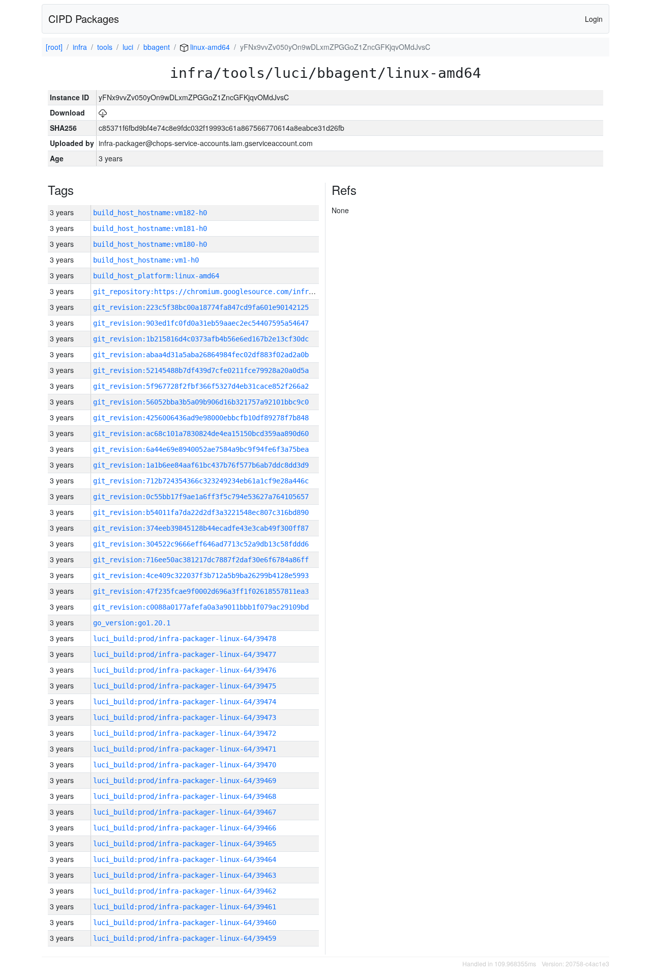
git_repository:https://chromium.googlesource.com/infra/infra (215, 292)
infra (80, 47)
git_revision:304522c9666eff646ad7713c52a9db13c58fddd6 (201, 544)
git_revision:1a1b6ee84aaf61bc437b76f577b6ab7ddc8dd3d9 (201, 465)
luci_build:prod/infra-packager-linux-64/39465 (184, 844)
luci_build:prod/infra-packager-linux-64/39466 (184, 828)
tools (104, 47)
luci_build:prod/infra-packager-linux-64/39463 (184, 875)
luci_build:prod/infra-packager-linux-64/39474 (184, 702)
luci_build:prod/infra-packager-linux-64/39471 (184, 749)
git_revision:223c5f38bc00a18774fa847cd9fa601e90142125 (201, 307)
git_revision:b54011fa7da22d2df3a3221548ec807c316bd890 (201, 512)
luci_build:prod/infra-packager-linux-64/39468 (184, 796)
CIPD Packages (83, 18)
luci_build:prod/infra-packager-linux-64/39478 (184, 639)
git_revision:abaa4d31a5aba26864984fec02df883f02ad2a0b (201, 355)
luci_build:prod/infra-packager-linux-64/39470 (184, 765)
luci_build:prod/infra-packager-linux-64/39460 (184, 922)
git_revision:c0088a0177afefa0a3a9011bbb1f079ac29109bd (201, 607)
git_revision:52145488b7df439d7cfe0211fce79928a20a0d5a (201, 370)
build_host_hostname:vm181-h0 (150, 228)
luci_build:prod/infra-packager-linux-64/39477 (184, 654)
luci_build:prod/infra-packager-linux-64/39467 (184, 812)
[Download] (103, 112)
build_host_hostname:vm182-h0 (150, 213)
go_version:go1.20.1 (131, 623)
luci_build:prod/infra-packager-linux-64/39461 (184, 907)
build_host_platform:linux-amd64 (156, 276)
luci (128, 47)
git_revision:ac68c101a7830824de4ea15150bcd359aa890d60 (201, 433)
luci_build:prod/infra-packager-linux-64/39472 (184, 733)
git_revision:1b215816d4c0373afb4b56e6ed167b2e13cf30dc (201, 339)
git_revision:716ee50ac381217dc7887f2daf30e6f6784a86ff (201, 560)
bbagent (156, 47)
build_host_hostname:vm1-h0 (146, 260)
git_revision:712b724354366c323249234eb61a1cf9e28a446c (201, 481)
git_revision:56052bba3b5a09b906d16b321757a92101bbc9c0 (201, 402)
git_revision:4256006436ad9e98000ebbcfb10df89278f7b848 (201, 418)
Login (594, 19)
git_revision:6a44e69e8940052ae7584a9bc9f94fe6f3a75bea (201, 449)
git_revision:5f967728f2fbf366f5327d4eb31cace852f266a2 (201, 386)
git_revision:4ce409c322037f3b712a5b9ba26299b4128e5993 (201, 575)
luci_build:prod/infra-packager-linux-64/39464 (184, 859)
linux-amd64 (209, 47)
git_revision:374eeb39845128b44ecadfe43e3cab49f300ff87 (201, 528)
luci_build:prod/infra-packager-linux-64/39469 (184, 781)
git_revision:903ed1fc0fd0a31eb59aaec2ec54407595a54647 (201, 323)
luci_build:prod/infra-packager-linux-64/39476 (184, 670)
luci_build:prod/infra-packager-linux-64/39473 (184, 717)
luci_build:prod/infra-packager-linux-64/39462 (184, 891)
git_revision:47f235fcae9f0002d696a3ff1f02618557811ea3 (201, 591)
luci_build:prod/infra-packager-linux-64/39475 (184, 686)
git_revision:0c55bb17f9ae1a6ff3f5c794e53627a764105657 (201, 497)
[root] (54, 47)
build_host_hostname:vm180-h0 (150, 244)
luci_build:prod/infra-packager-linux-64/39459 (184, 938)
